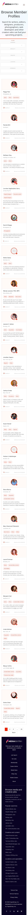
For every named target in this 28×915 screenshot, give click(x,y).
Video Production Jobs (11, 835)
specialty (12, 48)
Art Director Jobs (10, 867)
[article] (14, 94)
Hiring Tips (14, 773)
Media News (14, 770)
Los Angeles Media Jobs (12, 876)
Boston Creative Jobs (11, 881)
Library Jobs (9, 823)
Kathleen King (7, 155)
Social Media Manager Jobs (13, 844)
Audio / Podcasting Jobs (12, 838)
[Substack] (21, 911)
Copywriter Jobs (10, 846)
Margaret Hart (7, 596)
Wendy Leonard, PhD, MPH (11, 291)
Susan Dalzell (7, 424)
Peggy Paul (6, 92)
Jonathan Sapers (8, 357)
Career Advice (14, 766)
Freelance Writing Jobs (12, 855)
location (12, 61)
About (14, 781)
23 (21, 729)
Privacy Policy (14, 897)
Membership (14, 762)
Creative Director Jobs (11, 864)
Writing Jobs (9, 817)
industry (13, 55)
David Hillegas (7, 225)
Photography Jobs (10, 814)
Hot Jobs (14, 758)
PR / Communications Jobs (12, 828)
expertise (12, 42)
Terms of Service (14, 893)
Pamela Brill (6, 125)
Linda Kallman (7, 629)
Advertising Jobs (10, 870)
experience (13, 68)
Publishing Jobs (10, 849)
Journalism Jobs (10, 825)
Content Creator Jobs (11, 862)
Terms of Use (14, 890)
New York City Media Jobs (12, 878)
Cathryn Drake (7, 390)
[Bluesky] (17, 911)
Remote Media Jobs (11, 809)
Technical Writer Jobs (11, 841)
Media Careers (14, 777)
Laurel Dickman (8, 559)
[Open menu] (24, 5)
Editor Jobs (8, 852)
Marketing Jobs (10, 820)
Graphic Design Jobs (11, 811)
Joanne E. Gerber (8, 324)
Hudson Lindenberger (9, 456)
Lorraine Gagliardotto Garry (11, 188)
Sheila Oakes (7, 257)
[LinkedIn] (14, 911)
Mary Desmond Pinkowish (11, 526)
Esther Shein (7, 702)
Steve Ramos (7, 489)
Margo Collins (7, 666)
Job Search (14, 755)
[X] (10, 911)
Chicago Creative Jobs (11, 873)
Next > (14, 732)
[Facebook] (6, 911)
